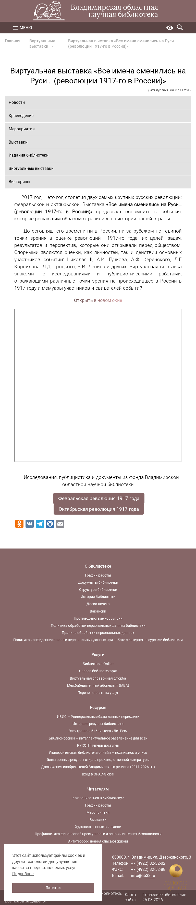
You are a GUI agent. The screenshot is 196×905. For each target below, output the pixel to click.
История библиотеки (98, 597)
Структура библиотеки (98, 590)
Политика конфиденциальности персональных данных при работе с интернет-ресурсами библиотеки (98, 640)
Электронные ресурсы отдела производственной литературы (98, 760)
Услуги (98, 654)
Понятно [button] (53, 888)
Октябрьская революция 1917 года (99, 509)
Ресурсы (98, 707)
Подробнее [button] (23, 874)
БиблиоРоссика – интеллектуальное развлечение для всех (98, 738)
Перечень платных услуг (98, 693)
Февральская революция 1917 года (98, 498)
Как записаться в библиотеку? (98, 798)
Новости (17, 102)
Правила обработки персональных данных (98, 633)
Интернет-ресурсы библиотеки (98, 724)
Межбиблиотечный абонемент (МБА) (98, 685)
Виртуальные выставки (42, 44)
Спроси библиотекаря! (98, 671)
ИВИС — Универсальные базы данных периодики (98, 717)
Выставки (18, 142)
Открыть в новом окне (98, 300)
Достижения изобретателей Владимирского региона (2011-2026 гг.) (98, 767)
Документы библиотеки (98, 582)
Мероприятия (22, 128)
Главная (12, 41)
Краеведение (21, 115)
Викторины (19, 181)
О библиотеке (98, 566)
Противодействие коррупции (98, 618)
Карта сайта (130, 897)
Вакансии (98, 611)
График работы (98, 575)
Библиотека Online (98, 664)
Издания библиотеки (28, 155)
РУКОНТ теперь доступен (98, 745)
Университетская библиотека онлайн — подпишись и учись (98, 752)
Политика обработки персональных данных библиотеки (98, 625)
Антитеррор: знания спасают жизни (98, 841)
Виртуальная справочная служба (98, 678)
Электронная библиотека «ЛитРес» (98, 731)
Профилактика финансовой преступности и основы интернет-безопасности (98, 834)
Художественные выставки (98, 827)
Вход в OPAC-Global (98, 774)
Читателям (98, 789)
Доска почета (98, 604)
